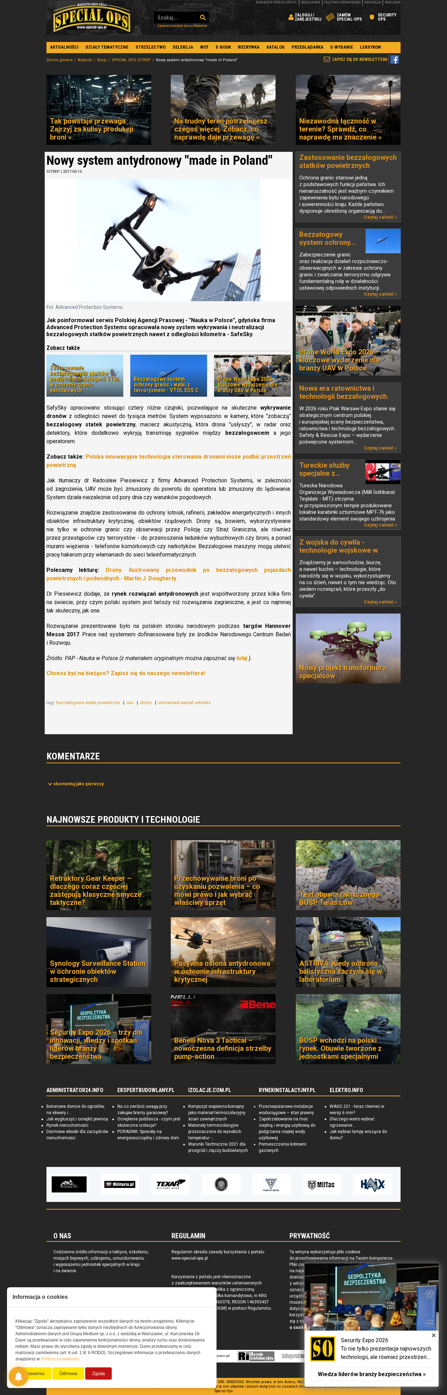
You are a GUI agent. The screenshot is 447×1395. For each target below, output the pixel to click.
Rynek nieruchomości (67, 1125)
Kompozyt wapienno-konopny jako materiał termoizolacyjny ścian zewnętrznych (217, 1112)
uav (130, 702)
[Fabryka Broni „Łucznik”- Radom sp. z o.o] (221, 1184)
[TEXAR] (120, 1184)
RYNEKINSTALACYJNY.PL (287, 1090)
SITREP (53, 171)
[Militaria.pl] (69, 1184)
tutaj (241, 658)
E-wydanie (341, 47)
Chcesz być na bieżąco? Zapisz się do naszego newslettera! (125, 673)
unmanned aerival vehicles (185, 702)
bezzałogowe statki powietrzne (88, 702)
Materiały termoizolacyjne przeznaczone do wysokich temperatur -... (214, 1131)
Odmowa (68, 1373)
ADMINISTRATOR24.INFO (74, 1090)
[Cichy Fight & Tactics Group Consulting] (170, 1184)
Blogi (102, 60)
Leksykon (370, 47)
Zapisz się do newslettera (360, 59)
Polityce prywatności (60, 1359)
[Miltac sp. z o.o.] (271, 1184)
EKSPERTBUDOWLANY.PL (146, 1090)
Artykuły (85, 60)
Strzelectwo (150, 47)
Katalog (275, 47)
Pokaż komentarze (78, 783)
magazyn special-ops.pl (276, 2)
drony (146, 702)
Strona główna (59, 60)
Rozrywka (248, 47)
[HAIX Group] (322, 1184)
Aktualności (64, 47)
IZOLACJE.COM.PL (209, 1090)
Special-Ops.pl (91, 17)
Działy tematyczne (107, 47)
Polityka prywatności (342, 2)
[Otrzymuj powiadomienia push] (18, 1376)
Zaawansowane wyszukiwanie (182, 26)
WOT (204, 47)
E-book (223, 47)
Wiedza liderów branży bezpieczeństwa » (372, 1374)
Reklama (393, 2)
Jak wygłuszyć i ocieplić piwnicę (77, 1119)
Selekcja (183, 47)
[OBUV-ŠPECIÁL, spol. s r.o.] (373, 1184)
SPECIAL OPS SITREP (131, 60)
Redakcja (373, 2)
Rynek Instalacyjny (256, 1356)
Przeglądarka (307, 47)
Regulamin (310, 2)
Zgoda (98, 1373)
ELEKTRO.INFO (346, 1090)
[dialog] (372, 1325)
